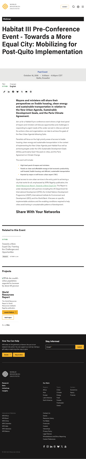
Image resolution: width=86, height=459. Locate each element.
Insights (5, 391)
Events (45, 416)
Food (58, 398)
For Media (46, 421)
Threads (55, 446)
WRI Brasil (5, 418)
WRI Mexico (6, 431)
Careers (45, 426)
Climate (59, 392)
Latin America (47, 398)
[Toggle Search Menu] (73, 7)
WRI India (5, 426)
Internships (46, 429)
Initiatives (5, 388)
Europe (45, 395)
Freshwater (60, 403)
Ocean (59, 405)
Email (49, 347)
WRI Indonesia (6, 429)
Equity (72, 392)
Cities (5, 86)
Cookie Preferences (49, 439)
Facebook (44, 446)
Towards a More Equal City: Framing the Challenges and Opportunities (10, 247)
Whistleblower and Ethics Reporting (54, 436)
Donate (64, 7)
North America (47, 400)
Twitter (62, 446)
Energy (59, 395)
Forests (59, 400)
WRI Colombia (6, 423)
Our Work (46, 383)
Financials (46, 423)
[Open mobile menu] (82, 6)
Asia (44, 392)
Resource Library (48, 418)
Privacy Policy (47, 431)
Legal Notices (47, 434)
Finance (72, 395)
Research (5, 383)
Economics (73, 390)
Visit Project (8, 317)
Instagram (48, 446)
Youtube (65, 446)
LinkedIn (51, 446)
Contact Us (46, 413)
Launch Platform (11, 312)
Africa (45, 390)
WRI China (5, 421)
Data (3, 385)
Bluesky (58, 446)
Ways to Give (19, 355)
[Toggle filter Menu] (78, 7)
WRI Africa (5, 416)
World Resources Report (8, 294)
